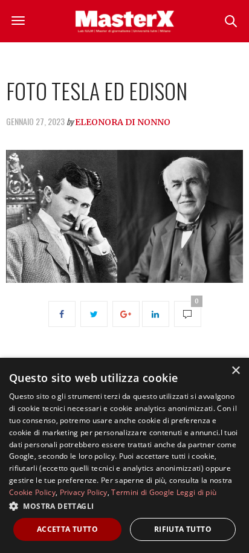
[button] (124, 506)
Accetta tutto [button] (67, 529)
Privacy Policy (84, 492)
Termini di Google (142, 492)
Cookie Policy (32, 492)
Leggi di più (196, 492)
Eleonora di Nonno (122, 122)
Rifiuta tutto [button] (183, 529)
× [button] (235, 370)
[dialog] (124, 455)
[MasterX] (124, 21)
